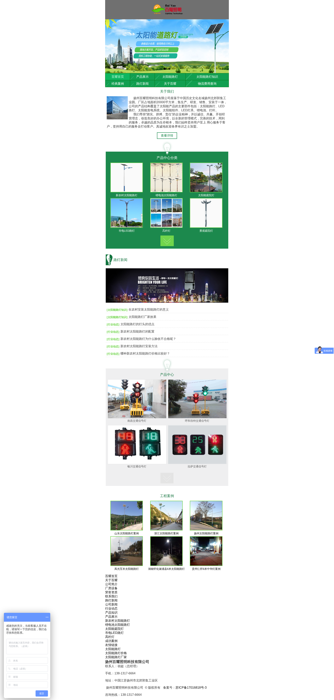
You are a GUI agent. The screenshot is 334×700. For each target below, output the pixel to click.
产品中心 (167, 375)
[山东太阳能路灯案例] (126, 529)
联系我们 (111, 596)
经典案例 (118, 83)
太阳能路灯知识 (207, 76)
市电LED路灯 (127, 230)
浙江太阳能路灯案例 (166, 533)
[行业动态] (113, 324)
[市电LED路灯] (126, 226)
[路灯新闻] (167, 304)
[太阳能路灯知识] (117, 309)
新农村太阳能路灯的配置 (137, 331)
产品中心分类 (167, 158)
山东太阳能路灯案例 (126, 533)
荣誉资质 (111, 592)
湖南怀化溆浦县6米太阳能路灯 (166, 568)
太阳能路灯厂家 (116, 657)
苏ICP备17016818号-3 (191, 687)
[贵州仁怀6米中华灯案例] (206, 565)
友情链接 (111, 645)
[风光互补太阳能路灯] (126, 565)
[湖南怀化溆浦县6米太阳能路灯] (166, 565)
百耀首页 (118, 76)
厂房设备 (111, 588)
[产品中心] (167, 240)
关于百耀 (170, 83)
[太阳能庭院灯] (206, 191)
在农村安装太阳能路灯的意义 (149, 309)
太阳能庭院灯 (206, 195)
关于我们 (167, 91)
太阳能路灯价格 (116, 653)
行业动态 (111, 608)
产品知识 (111, 612)
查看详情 (167, 135)
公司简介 (111, 584)
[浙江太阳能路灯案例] (166, 529)
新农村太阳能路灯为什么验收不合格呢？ (148, 338)
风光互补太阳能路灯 (126, 568)
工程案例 (167, 496)
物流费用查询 (207, 83)
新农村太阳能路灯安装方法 (139, 346)
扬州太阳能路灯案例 (206, 533)
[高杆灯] (166, 226)
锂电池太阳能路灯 (166, 195)
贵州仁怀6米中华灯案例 (206, 568)
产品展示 (142, 76)
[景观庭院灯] (206, 226)
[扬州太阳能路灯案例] (206, 529)
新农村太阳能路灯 (126, 195)
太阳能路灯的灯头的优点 (137, 324)
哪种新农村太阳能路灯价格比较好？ (145, 353)
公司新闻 (111, 604)
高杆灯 (166, 230)
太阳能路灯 (170, 76)
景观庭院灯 (206, 230)
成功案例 (111, 641)
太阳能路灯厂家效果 (142, 316)
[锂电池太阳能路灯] (166, 191)
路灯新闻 (142, 83)
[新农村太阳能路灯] (126, 191)
